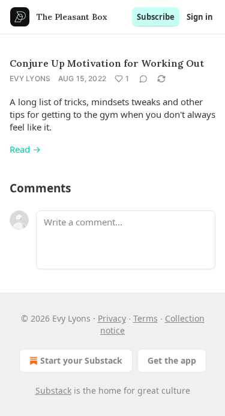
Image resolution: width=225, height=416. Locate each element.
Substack (53, 390)
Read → (25, 149)
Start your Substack (81, 360)
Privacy (112, 318)
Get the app (172, 360)
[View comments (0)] (143, 79)
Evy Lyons (30, 78)
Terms (145, 318)
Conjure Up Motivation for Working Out (107, 63)
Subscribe (156, 16)
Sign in (200, 16)
